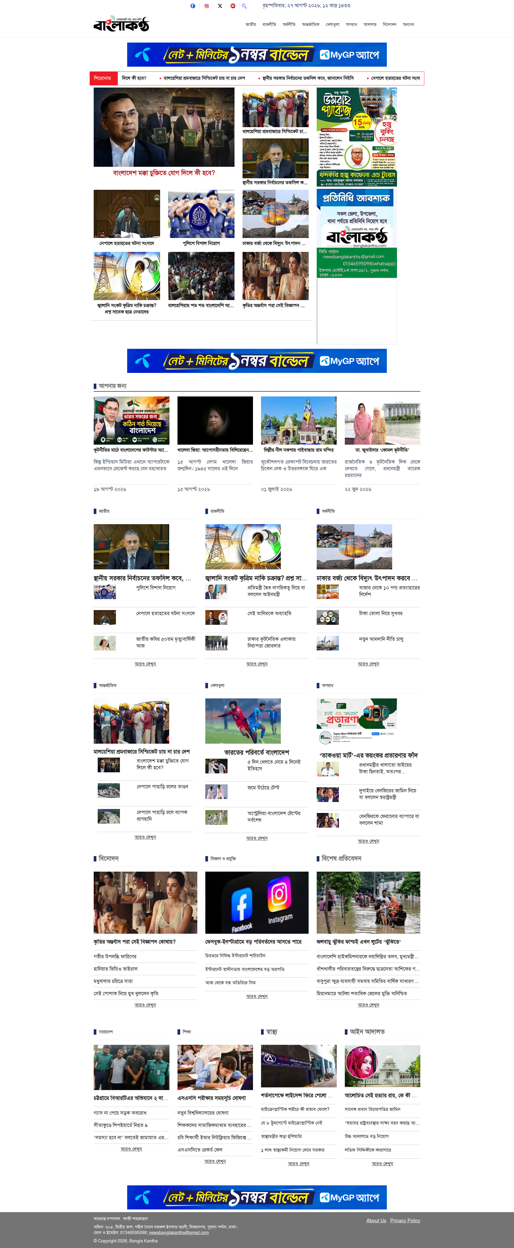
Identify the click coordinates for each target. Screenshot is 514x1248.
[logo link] (122, 24)
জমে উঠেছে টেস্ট (263, 788)
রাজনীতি (269, 24)
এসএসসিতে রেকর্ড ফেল (199, 1150)
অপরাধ (351, 24)
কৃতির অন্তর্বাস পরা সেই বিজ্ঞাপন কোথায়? (279, 305)
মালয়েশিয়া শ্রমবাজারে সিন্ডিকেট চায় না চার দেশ (154, 78)
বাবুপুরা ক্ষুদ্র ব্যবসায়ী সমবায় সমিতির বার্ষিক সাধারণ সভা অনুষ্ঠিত (368, 981)
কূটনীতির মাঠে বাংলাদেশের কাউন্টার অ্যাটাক (132, 450)
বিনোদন (389, 24)
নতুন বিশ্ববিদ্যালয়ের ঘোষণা (203, 1113)
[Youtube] (232, 5)
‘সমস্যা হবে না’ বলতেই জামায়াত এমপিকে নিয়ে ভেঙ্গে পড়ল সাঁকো (131, 1137)
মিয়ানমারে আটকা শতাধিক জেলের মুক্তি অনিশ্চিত (362, 993)
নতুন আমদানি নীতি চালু (381, 639)
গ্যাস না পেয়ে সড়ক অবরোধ (120, 1113)
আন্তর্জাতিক (310, 24)
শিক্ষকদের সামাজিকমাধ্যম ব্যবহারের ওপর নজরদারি (215, 1125)
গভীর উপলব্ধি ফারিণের (115, 957)
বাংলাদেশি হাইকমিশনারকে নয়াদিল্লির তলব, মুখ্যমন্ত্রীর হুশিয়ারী (368, 957)
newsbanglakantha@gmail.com (179, 1232)
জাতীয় (251, 24)
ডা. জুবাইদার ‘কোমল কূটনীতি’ (382, 450)
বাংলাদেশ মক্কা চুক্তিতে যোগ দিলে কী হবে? (164, 173)
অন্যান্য (408, 24)
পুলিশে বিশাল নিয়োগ (409, 78)
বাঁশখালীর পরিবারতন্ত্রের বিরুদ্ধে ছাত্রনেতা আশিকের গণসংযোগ (368, 969)
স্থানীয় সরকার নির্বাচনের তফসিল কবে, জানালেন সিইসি (258, 78)
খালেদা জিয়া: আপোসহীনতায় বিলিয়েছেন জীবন (218, 450)
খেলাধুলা (332, 24)
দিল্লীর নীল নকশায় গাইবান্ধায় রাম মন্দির (299, 450)
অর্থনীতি (289, 24)
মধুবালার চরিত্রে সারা (113, 981)
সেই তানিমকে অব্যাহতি (270, 613)
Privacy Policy (405, 1221)
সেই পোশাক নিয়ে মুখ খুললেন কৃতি (126, 993)
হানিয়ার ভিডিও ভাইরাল (116, 969)
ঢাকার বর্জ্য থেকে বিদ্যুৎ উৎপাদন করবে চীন (281, 243)
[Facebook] (192, 5)
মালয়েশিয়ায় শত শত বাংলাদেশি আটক (201, 305)
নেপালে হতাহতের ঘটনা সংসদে (347, 78)
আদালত (370, 24)
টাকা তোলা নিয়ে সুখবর (381, 613)
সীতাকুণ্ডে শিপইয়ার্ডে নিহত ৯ (121, 1125)
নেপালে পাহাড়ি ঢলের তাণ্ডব (162, 787)
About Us (376, 1221)
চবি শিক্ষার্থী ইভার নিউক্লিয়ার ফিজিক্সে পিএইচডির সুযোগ (215, 1137)
